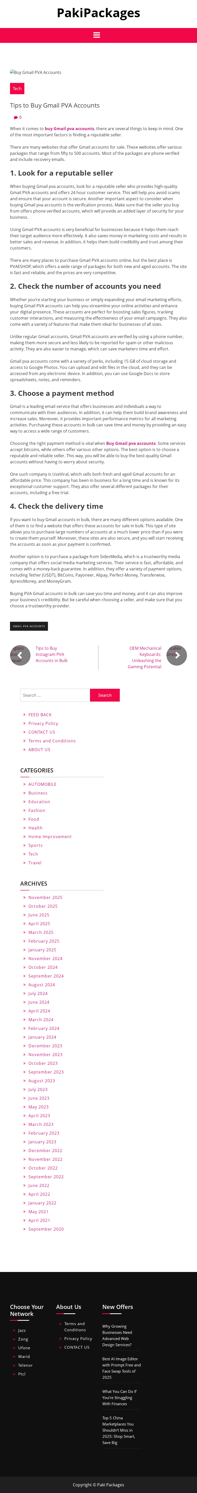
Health (35, 828)
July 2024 (38, 993)
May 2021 (38, 1211)
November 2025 (45, 897)
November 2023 (45, 1054)
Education (39, 802)
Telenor (25, 1365)
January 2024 (42, 1037)
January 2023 (42, 1142)
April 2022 (39, 1194)
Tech (17, 88)
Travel (35, 863)
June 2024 (39, 1002)
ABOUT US (39, 749)
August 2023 (41, 1081)
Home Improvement (50, 836)
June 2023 (39, 1098)
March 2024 (41, 1019)
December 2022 (45, 1150)
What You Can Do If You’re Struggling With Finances (119, 1397)
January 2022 (42, 1203)
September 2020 (46, 1229)
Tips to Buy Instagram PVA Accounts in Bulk (51, 654)
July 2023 (38, 1089)
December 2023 (45, 1046)
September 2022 (46, 1177)
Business (38, 793)
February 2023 (44, 1133)
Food (33, 819)
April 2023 (39, 1115)
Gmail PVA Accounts (29, 626)
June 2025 (39, 915)
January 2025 (42, 950)
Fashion (36, 810)
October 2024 (43, 967)
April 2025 (39, 923)
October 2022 (43, 1168)
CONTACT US (41, 732)
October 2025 (43, 906)
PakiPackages (98, 12)
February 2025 (44, 941)
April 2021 (39, 1220)
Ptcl (22, 1373)
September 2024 (46, 976)
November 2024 (45, 958)
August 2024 (41, 985)
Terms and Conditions (52, 741)
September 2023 (46, 1072)
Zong (23, 1339)
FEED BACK (40, 714)
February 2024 (44, 1028)
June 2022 (39, 1185)
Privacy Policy (43, 723)
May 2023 (38, 1107)
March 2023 (41, 1124)
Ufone (24, 1347)
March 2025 (41, 932)
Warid (24, 1356)
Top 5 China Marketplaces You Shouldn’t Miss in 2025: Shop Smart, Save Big (118, 1430)
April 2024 (39, 1011)
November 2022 (45, 1159)
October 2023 (43, 1063)
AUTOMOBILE (42, 784)
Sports (35, 845)
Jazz (22, 1330)
